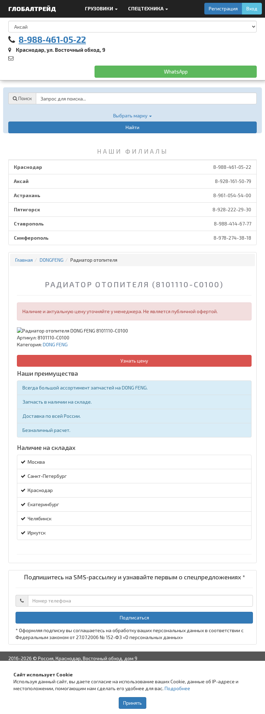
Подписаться (134, 617)
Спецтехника (146, 8)
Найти (132, 127)
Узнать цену (134, 361)
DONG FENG (55, 344)
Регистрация (223, 8)
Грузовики (99, 8)
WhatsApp (176, 71)
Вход (251, 8)
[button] (132, 115)
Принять (132, 703)
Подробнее (177, 688)
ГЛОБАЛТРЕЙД (32, 8)
